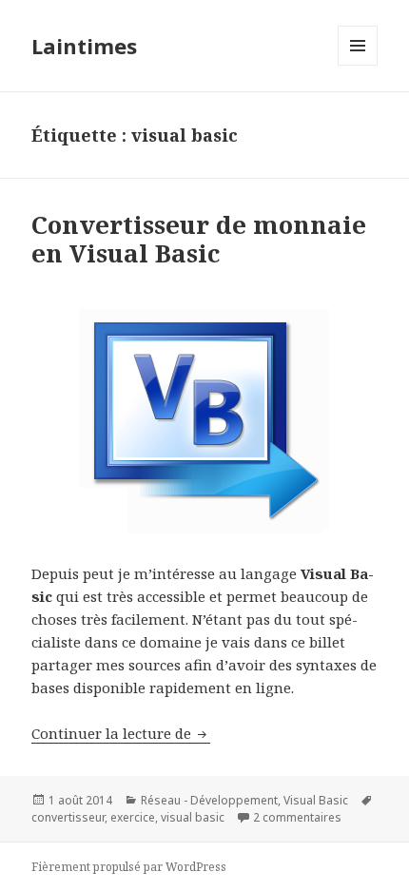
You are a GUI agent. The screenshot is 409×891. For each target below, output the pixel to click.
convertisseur (68, 817)
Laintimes (84, 45)
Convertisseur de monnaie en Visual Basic (198, 238)
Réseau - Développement (209, 800)
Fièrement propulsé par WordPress (128, 867)
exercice (132, 817)
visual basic (192, 817)
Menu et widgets (358, 65)
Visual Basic (315, 800)
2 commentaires (297, 817)
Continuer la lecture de (120, 733)
